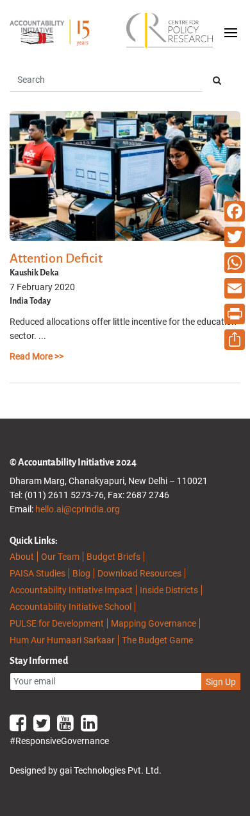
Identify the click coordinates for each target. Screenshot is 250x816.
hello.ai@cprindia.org (77, 509)
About (22, 556)
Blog (81, 573)
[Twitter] (234, 237)
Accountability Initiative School (70, 607)
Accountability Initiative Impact (71, 590)
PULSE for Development (57, 623)
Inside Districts (169, 590)
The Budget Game (157, 640)
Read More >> (36, 356)
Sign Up (221, 682)
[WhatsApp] (234, 262)
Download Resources (139, 573)
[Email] (234, 288)
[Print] (234, 314)
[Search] (217, 80)
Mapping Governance (153, 623)
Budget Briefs (113, 556)
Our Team (60, 556)
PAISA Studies (37, 573)
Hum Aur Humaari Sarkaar (62, 640)
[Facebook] (234, 211)
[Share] (234, 339)
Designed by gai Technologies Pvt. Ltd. (86, 770)
